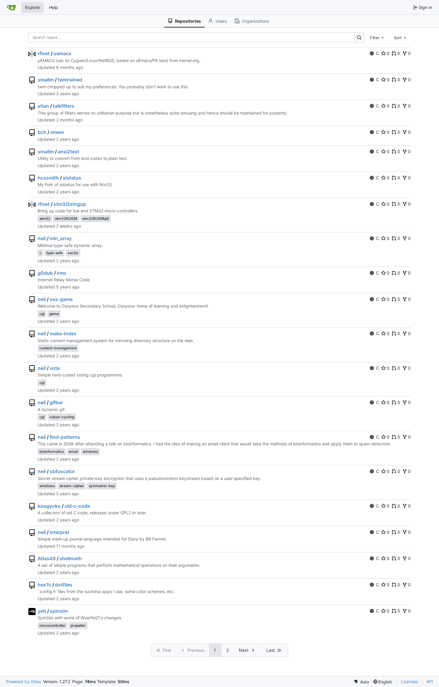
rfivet (44, 53)
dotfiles (63, 585)
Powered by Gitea (23, 681)
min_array (61, 238)
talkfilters (63, 106)
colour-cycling (61, 417)
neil (42, 238)
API (429, 681)
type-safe (54, 253)
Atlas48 (47, 558)
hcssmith (48, 178)
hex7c (44, 585)
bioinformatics (51, 451)
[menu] (361, 681)
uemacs (62, 53)
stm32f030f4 (66, 218)
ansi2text (68, 152)
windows (90, 451)
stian (43, 106)
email (73, 451)
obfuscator (62, 471)
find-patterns (65, 437)
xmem (57, 132)
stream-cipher (71, 486)
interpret (59, 532)
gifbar (56, 402)
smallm (46, 80)
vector (73, 253)
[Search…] (359, 37)
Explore (32, 7)
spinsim (59, 611)
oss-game (61, 299)
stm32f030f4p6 (95, 218)
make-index (63, 333)
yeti (42, 611)
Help (53, 7)
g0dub (45, 273)
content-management (57, 348)
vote (55, 368)
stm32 (44, 218)
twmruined (70, 80)
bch (42, 132)
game (54, 313)
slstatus (72, 178)
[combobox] (377, 37)
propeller (78, 625)
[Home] (11, 7)
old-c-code (77, 506)
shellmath (70, 558)
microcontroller (52, 625)
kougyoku (49, 506)
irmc (62, 273)
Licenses (409, 681)
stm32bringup (69, 204)
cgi (41, 313)
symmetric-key (102, 486)
